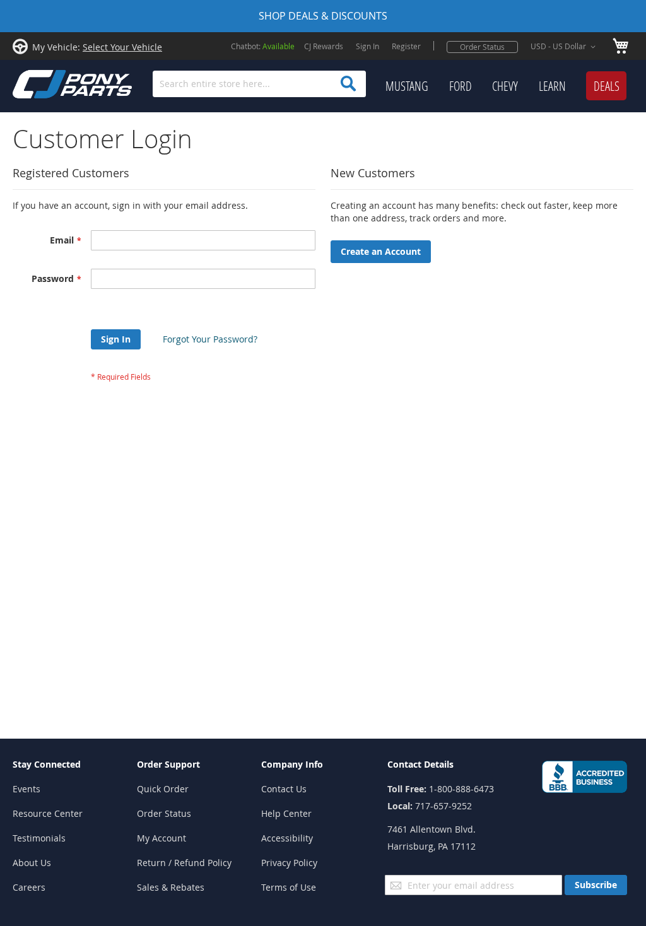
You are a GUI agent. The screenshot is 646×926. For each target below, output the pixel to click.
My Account (161, 838)
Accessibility (287, 838)
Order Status (482, 47)
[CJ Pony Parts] (44, 83)
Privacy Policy (289, 863)
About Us (32, 863)
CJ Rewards (323, 46)
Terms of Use (288, 887)
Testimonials (39, 838)
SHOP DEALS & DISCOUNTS (323, 16)
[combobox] (259, 84)
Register (406, 46)
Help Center (286, 813)
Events (26, 789)
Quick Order (163, 789)
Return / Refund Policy (184, 863)
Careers (29, 887)
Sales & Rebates (170, 887)
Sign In (367, 46)
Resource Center (48, 813)
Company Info (292, 764)
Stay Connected (47, 764)
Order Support (168, 764)
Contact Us (284, 789)
